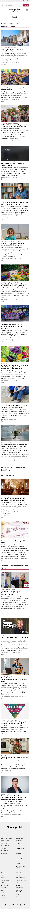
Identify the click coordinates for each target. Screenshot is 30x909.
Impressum (19, 861)
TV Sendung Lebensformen (4, 854)
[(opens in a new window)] (5, 905)
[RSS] (24, 905)
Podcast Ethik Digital (6, 846)
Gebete (18, 885)
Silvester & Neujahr (5, 885)
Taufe (2, 890)
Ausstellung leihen (20, 875)
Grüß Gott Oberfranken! (7, 838)
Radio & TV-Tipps (5, 851)
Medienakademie (20, 877)
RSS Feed (18, 894)
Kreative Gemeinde (21, 880)
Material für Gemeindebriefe (20, 891)
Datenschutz (19, 858)
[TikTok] (17, 905)
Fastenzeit (3, 877)
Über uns (18, 863)
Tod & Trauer (4, 898)
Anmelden (26, 1)
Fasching (3, 875)
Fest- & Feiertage (5, 880)
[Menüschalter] (26, 9)
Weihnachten (4, 888)
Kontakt (18, 851)
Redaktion (18, 853)
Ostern (2, 883)
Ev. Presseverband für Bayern (21, 867)
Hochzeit (3, 895)
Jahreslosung (19, 888)
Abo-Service (19, 841)
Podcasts (3, 848)
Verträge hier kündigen (21, 846)
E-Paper (18, 843)
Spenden (18, 897)
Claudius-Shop (19, 838)
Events (17, 883)
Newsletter (19, 856)
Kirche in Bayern (5, 841)
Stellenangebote (20, 848)
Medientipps (4, 843)
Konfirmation (4, 893)
